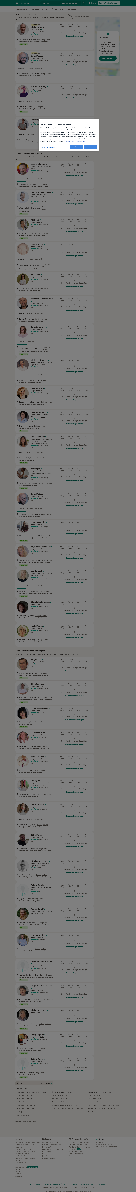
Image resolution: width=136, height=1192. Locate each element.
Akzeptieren (91, 147)
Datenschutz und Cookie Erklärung (74, 141)
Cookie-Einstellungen (47, 147)
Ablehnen (77, 147)
